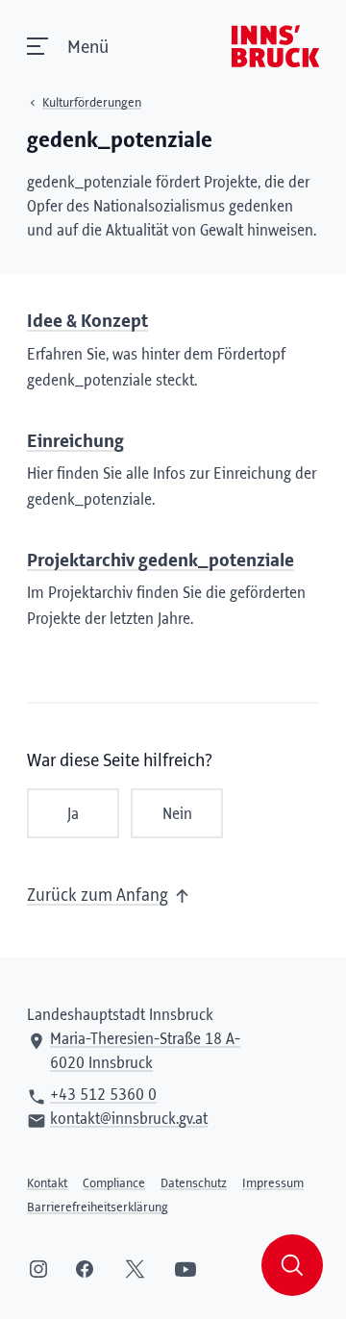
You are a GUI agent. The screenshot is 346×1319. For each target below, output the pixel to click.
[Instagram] (38, 1269)
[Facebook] (84, 1269)
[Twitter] (135, 1269)
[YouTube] (185, 1269)
